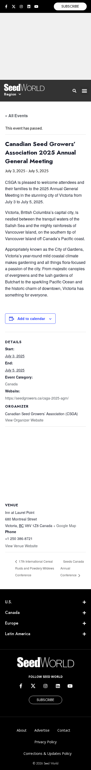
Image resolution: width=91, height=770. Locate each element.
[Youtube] (36, 6)
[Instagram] (21, 6)
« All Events (16, 115)
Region (10, 94)
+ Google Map (64, 525)
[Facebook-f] (6, 6)
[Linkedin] (28, 6)
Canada (11, 383)
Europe (11, 623)
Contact (63, 730)
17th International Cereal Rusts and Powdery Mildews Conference (34, 568)
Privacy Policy (45, 741)
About (22, 730)
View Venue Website (21, 545)
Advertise (42, 730)
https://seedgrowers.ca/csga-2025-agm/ (37, 398)
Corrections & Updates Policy (48, 753)
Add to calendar (31, 318)
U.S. (8, 602)
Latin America (17, 634)
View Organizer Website (24, 420)
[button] (84, 91)
